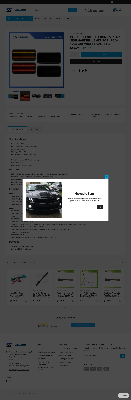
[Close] (106, 177)
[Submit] (100, 207)
